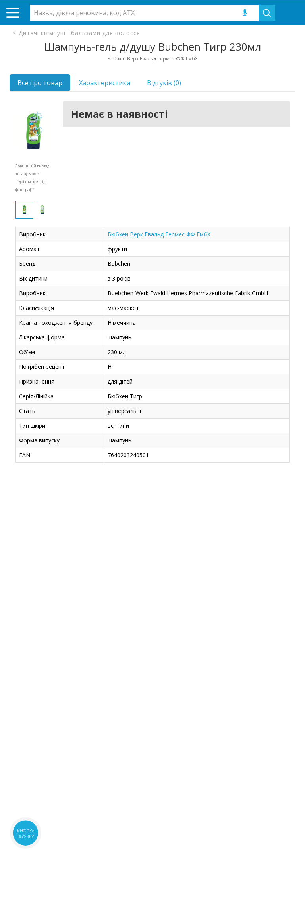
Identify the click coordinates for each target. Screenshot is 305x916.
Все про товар (39, 82)
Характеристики (104, 82)
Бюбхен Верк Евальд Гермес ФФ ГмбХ (159, 234)
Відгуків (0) (164, 82)
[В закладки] (37, 132)
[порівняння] (37, 116)
